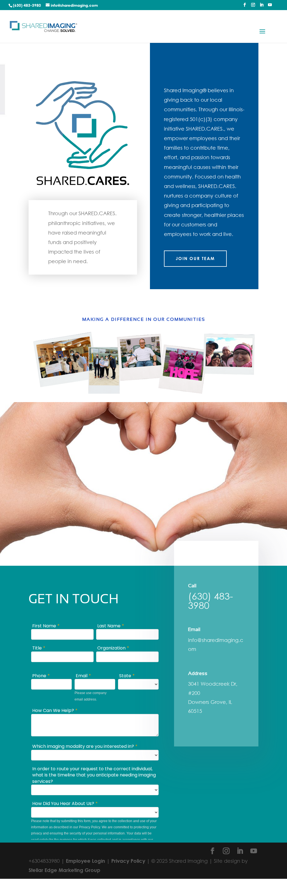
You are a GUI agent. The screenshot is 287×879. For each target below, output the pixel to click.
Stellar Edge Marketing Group (64, 870)
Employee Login (85, 861)
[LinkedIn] (261, 6)
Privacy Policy (128, 861)
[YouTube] (270, 6)
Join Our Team (195, 258)
